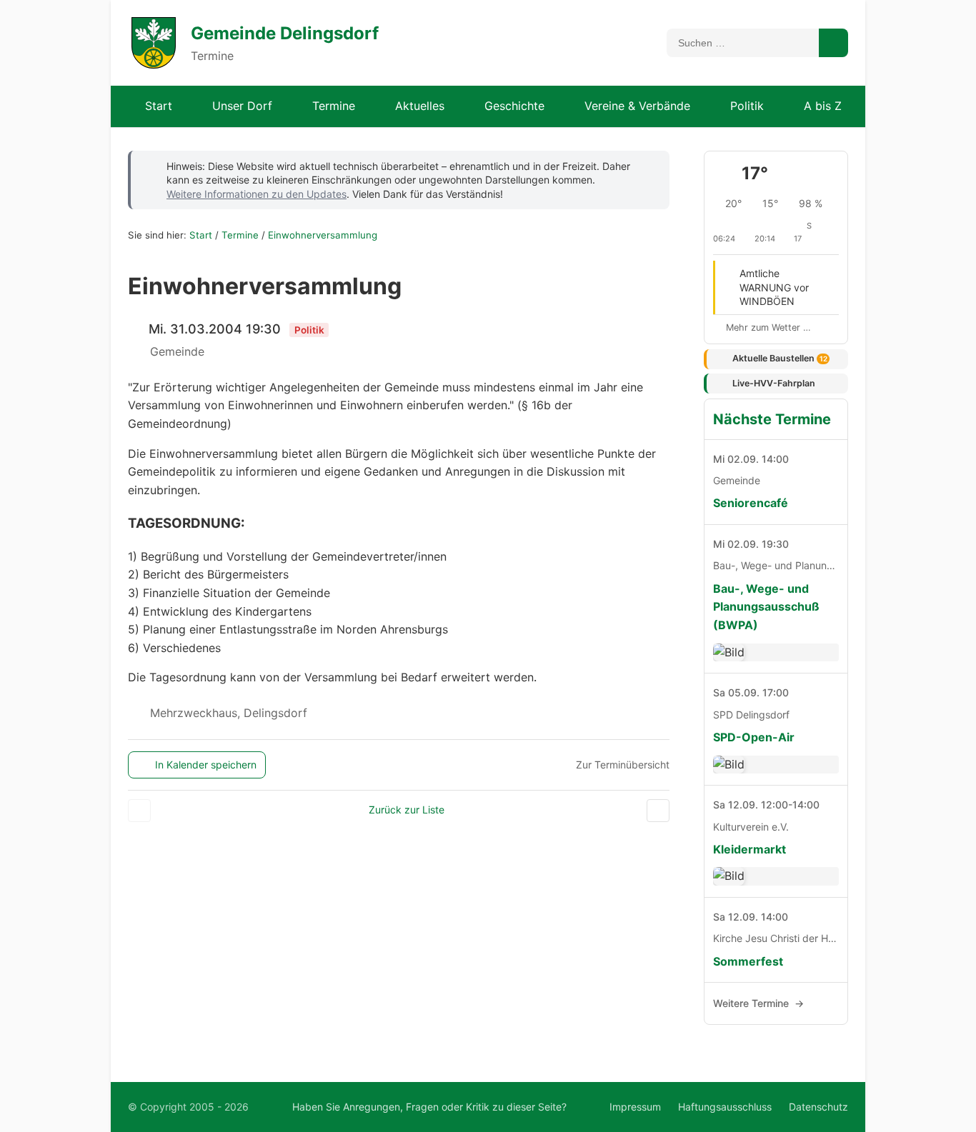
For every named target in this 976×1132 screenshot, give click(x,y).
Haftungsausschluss (725, 1107)
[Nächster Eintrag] (399, 236)
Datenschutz (818, 1107)
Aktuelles (419, 106)
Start (158, 106)
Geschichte (514, 106)
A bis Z (823, 106)
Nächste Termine (772, 419)
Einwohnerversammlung (322, 235)
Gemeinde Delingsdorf (285, 33)
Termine (333, 106)
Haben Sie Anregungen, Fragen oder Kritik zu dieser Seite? (429, 1107)
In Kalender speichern (206, 764)
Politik (747, 106)
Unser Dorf (242, 106)
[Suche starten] (833, 43)
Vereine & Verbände (637, 106)
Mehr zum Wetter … (768, 327)
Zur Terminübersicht (622, 764)
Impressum (635, 1107)
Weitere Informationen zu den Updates (256, 194)
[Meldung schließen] (648, 165)
